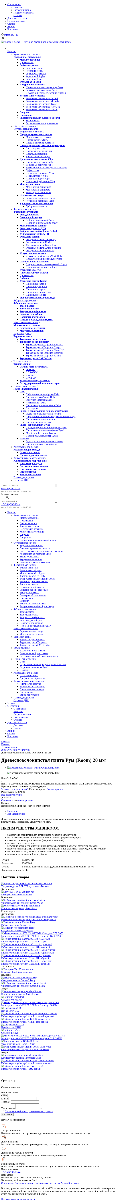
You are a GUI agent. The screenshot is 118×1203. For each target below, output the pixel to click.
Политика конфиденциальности (18, 1199)
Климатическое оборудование (29, 458)
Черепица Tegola (34, 79)
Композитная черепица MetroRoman (20, 994)
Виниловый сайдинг (31, 217)
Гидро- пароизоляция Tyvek (35, 424)
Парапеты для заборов (32, 317)
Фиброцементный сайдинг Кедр (37, 297)
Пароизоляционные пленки (40, 419)
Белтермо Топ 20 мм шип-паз (16, 894)
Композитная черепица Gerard (41, 109)
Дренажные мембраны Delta (40, 397)
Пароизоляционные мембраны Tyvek (45, 430)
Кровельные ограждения (39, 151)
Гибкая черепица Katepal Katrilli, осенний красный (27, 1016)
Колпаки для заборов (31, 314)
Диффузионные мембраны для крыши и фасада (50, 416)
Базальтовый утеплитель (34, 366)
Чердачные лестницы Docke (40, 198)
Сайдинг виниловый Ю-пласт (41, 223)
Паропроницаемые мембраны (41, 444)
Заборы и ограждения (25, 300)
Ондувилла (26, 115)
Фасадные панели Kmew (33, 281)
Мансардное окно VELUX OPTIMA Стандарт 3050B (29, 1005)
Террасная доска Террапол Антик (43, 355)
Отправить (7, 1114)
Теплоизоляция (22, 361)
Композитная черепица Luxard (42, 98)
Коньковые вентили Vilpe (39, 164)
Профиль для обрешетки (33, 455)
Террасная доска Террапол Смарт (43, 347)
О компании (14, 4)
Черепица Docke (34, 68)
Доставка (18, 725)
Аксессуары (32, 408)
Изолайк (24, 438)
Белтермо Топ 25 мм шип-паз (16, 972)
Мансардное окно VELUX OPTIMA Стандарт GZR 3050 (31, 936)
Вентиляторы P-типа (37, 176)
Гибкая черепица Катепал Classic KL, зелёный (25, 963)
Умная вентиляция (30, 474)
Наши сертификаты (24, 12)
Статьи (11, 23)
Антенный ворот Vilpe (37, 178)
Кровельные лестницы (38, 156)
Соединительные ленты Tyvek (42, 435)
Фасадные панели (29, 236)
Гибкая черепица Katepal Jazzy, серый (21, 1068)
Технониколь (32, 120)
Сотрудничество (22, 10)
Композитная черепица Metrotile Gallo (21, 1057)
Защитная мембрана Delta (39, 400)
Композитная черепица (32, 95)
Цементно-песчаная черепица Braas (44, 87)
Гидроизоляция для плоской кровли (40, 117)
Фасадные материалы (25, 209)
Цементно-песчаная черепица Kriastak (46, 93)
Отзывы (18, 15)
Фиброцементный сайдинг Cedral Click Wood (25, 1049)
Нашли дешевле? (20, 789)
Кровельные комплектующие (36, 203)
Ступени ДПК (21, 480)
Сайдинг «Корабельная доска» (17, 930)
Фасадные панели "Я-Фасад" (41, 239)
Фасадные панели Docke (39, 242)
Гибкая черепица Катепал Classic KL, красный (25, 947)
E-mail (4, 1098)
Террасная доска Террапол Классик (44, 344)
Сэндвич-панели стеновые (34, 261)
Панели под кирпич (36, 286)
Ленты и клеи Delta (36, 402)
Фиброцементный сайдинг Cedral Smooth (23, 986)
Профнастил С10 (10, 1010)
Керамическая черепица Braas (41, 90)
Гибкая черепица (29, 65)
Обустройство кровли (25, 126)
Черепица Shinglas (35, 76)
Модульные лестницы (32, 330)
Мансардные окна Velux (38, 192)
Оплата (17, 728)
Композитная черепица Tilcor (41, 104)
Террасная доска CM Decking (36, 358)
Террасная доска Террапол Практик (44, 353)
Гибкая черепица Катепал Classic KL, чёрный (25, 958)
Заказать (6, 789)
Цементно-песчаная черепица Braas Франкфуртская (28, 919)
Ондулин (25, 112)
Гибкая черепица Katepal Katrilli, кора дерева (24, 1021)
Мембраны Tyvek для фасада (41, 433)
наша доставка (25, 800)
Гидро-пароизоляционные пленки (43, 413)
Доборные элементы (36, 206)
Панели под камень (36, 283)
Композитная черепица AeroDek (43, 106)
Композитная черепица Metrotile (42, 101)
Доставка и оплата (17, 18)
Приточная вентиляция (33, 469)
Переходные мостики (37, 153)
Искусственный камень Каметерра (44, 259)
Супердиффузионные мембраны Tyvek (46, 427)
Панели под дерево (36, 289)
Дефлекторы (32, 170)
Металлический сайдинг (33, 225)
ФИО (4, 1095)
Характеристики (16, 813)
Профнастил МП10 (11, 1027)
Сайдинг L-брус (9, 1033)
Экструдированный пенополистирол (40, 383)
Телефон (5, 1102)
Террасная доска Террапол (34, 341)
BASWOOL (32, 372)
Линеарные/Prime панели (34, 272)
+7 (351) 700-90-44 (10, 488)
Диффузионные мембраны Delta (42, 394)
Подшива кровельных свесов (36, 134)
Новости (18, 7)
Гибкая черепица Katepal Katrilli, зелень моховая (26, 1063)
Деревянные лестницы (32, 328)
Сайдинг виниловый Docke (40, 220)
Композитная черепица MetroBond (19, 908)
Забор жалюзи (27, 306)
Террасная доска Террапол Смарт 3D (45, 350)
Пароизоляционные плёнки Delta (43, 405)
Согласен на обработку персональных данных (29, 1111)
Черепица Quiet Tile (36, 73)
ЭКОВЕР (31, 377)
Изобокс (30, 375)
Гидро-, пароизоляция (25, 386)
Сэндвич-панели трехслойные (42, 267)
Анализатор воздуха (31, 463)
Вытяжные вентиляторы (34, 466)
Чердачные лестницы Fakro (40, 200)
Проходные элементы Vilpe (40, 173)
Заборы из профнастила (33, 311)
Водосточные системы (32, 131)
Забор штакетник (29, 308)
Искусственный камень (33, 253)
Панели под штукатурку (38, 292)
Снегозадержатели (35, 148)
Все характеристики (11, 794)
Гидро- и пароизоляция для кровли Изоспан (44, 411)
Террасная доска (22, 333)
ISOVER (30, 369)
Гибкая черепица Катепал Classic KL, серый (24, 941)
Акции (11, 26)
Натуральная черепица (32, 84)
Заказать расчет (55, 789)
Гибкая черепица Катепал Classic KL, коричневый (27, 952)
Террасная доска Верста (33, 339)
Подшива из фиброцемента (40, 142)
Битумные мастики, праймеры (42, 123)
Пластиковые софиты (37, 140)
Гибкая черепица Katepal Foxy (17, 925)
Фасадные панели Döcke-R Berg (18, 980)
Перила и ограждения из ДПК (36, 319)
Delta (22, 391)
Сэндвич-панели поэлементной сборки (46, 264)
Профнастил (26, 62)
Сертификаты (21, 717)
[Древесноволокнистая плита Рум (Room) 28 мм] (33, 767)
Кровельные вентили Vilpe (40, 162)
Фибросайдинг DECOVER (34, 234)
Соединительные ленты (38, 422)
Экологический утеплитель (35, 380)
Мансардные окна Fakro (38, 187)
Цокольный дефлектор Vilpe (40, 181)
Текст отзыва (8, 1108)
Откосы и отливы (30, 452)
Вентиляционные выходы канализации (46, 167)
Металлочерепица (30, 59)
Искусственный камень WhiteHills (44, 256)
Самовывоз (7, 800)
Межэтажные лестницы (26, 322)
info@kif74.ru (11, 34)
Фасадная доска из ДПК (33, 228)
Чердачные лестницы (32, 195)
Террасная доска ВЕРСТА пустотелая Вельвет (25, 886)
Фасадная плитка (29, 214)
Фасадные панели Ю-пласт (40, 250)
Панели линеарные (36, 294)
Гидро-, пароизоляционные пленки (44, 441)
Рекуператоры (28, 471)
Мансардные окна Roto (38, 189)
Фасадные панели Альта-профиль (43, 247)
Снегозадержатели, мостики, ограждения (42, 145)
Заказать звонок (9, 494)
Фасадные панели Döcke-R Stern (18, 1044)
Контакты (12, 29)
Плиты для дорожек (24, 477)
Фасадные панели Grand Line (41, 245)
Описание (12, 811)
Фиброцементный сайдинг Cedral (38, 231)
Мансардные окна (30, 184)
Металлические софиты (38, 137)
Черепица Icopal (34, 70)
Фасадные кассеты (30, 270)
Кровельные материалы (26, 54)
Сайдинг (24, 278)
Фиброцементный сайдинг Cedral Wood (22, 903)
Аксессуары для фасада (26, 447)
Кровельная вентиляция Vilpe (36, 159)
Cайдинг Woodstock (11, 999)
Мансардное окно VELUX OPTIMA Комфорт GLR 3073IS (31, 1038)
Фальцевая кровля (30, 82)
